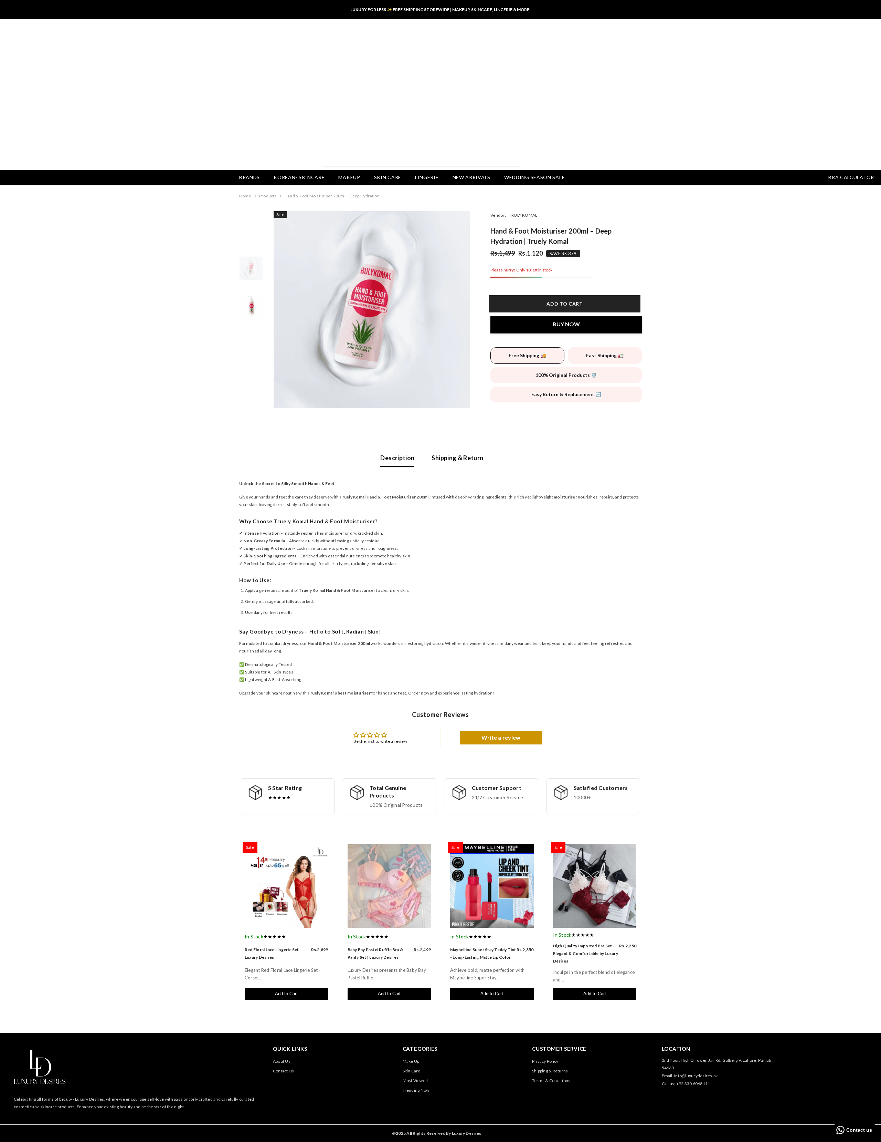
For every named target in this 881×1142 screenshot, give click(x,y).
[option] (372, 309)
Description (397, 458)
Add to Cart (286, 993)
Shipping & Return (457, 458)
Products (268, 195)
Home (245, 195)
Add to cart (566, 304)
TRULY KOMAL (523, 215)
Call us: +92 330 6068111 (686, 1083)
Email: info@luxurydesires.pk (690, 1075)
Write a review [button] (500, 737)
